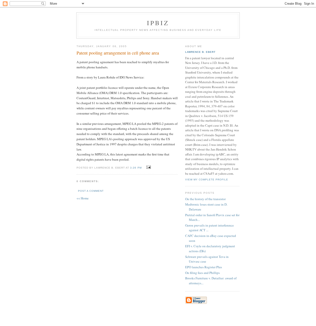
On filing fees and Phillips (202, 272)
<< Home (83, 198)
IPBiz (158, 23)
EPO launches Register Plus (203, 267)
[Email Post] (148, 167)
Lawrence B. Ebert (200, 52)
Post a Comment (91, 191)
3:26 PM (135, 167)
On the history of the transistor (205, 199)
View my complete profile (206, 179)
